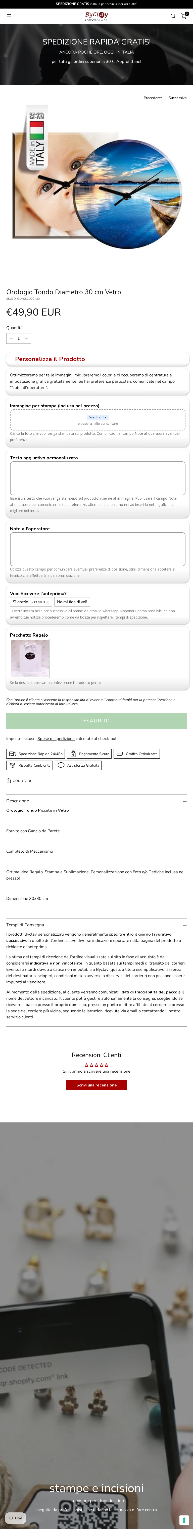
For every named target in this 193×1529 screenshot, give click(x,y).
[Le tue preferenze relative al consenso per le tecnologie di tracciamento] (184, 1520)
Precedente (153, 97)
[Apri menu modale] (9, 16)
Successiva (178, 97)
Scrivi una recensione (96, 1085)
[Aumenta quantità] (26, 338)
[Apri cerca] (173, 16)
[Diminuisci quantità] (11, 338)
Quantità (14, 328)
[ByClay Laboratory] (96, 16)
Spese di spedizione (56, 738)
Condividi (22, 781)
